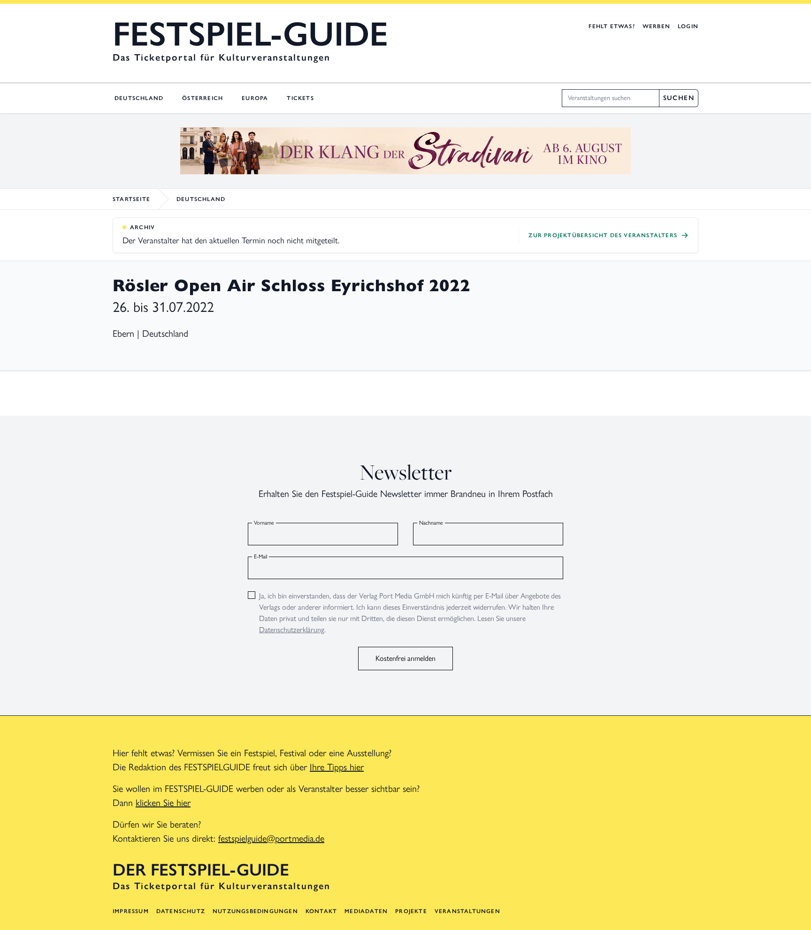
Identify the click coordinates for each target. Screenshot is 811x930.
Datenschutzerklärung (291, 629)
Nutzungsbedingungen (255, 911)
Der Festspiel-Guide (201, 869)
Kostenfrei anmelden (405, 658)
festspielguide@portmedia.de (271, 838)
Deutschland (139, 98)
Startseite (131, 199)
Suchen (678, 98)
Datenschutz (180, 911)
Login (688, 26)
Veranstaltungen (467, 911)
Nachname (431, 522)
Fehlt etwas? (612, 26)
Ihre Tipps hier (337, 767)
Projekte (411, 911)
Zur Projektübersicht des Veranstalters (602, 235)
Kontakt (321, 911)
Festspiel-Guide (250, 34)
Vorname (264, 522)
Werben (656, 26)
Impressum (131, 911)
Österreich (202, 98)
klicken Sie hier (163, 802)
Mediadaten (366, 911)
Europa (255, 98)
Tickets (300, 98)
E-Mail (260, 556)
